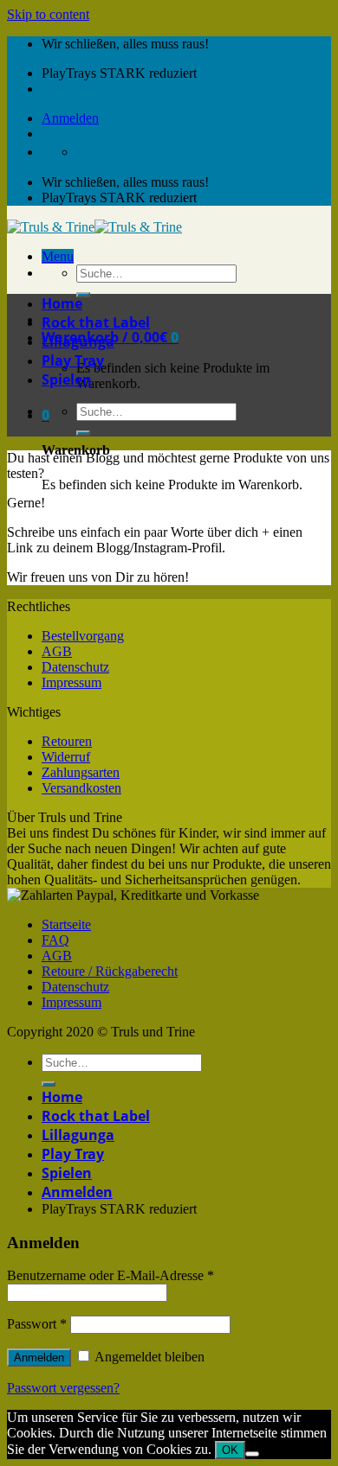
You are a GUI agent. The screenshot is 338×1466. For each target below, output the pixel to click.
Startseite (66, 924)
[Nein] (252, 1453)
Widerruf (66, 756)
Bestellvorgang (83, 635)
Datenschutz (75, 667)
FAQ (55, 940)
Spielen (67, 379)
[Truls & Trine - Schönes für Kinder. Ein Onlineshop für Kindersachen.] (94, 227)
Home (62, 303)
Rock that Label (96, 322)
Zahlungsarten (81, 772)
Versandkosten (81, 788)
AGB (57, 651)
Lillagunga (78, 341)
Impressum (71, 682)
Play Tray (73, 360)
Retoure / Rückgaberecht (110, 971)
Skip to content (48, 14)
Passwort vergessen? (63, 1387)
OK (230, 1450)
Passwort (37, 1323)
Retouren (67, 741)
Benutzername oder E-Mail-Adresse (110, 1275)
